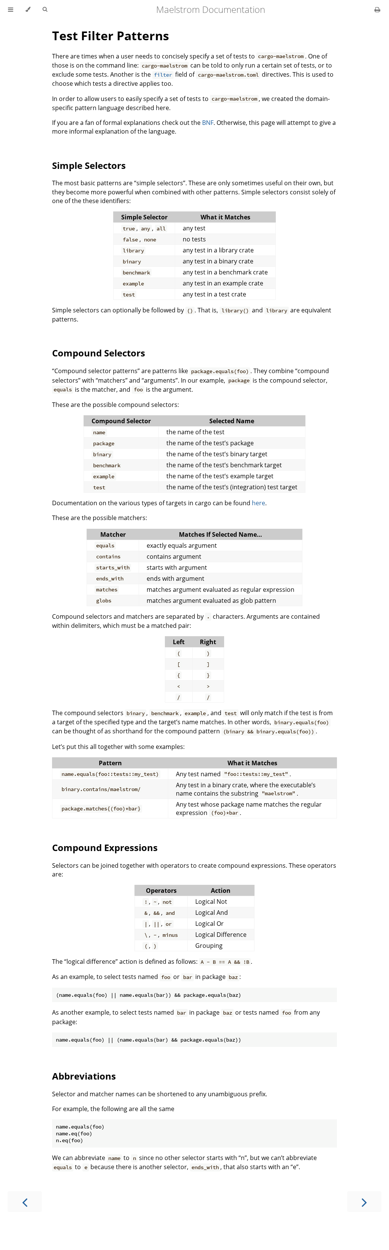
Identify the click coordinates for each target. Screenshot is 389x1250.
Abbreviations (84, 1076)
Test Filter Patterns (110, 35)
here (258, 503)
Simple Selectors (89, 165)
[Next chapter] (364, 1201)
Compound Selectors (98, 353)
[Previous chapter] (25, 1201)
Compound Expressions (105, 847)
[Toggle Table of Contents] (10, 9)
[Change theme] (27, 9)
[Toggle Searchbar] (44, 9)
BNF (207, 122)
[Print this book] (377, 9)
